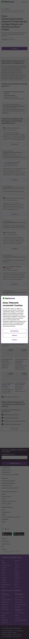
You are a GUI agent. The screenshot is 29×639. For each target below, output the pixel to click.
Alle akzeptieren (14, 331)
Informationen (6, 321)
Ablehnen (14, 335)
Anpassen (14, 339)
